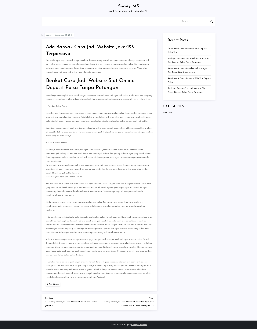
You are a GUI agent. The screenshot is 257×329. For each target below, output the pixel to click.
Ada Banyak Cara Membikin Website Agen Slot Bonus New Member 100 (187, 70)
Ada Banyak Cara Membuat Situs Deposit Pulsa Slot (187, 51)
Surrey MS (128, 6)
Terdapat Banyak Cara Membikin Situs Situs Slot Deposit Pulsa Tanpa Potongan (188, 60)
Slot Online (54, 284)
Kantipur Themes (139, 325)
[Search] (212, 21)
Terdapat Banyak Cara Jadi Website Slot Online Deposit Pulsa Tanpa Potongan (187, 90)
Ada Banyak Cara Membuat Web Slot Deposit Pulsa (189, 80)
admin (48, 35)
